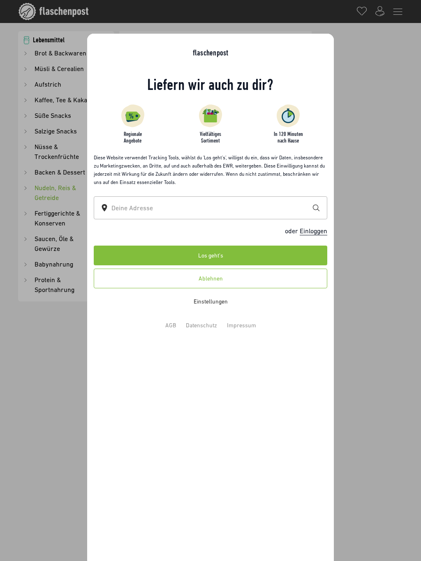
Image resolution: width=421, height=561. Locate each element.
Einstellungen (211, 301)
